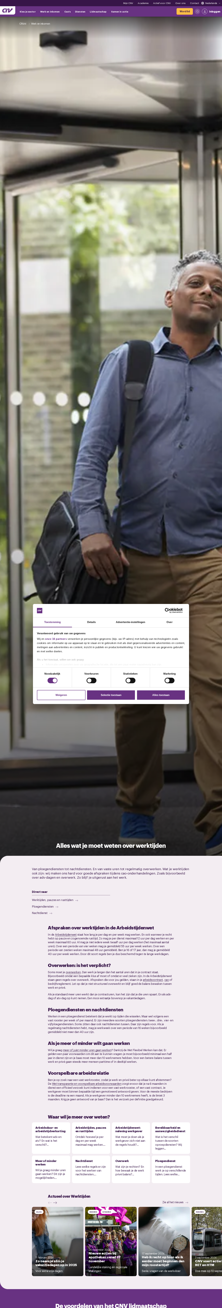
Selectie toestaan (111, 694)
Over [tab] (169, 622)
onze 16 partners (56, 638)
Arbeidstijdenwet (66, 934)
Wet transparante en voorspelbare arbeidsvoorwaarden (87, 1083)
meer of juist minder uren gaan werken (87, 1050)
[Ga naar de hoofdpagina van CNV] (7, 10)
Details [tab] (91, 622)
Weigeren (61, 694)
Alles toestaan (160, 694)
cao (166, 980)
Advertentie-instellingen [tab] (130, 622)
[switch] (91, 680)
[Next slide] (56, 1203)
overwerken (73, 972)
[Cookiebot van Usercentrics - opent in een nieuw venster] (170, 610)
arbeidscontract (153, 980)
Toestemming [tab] (52, 622)
